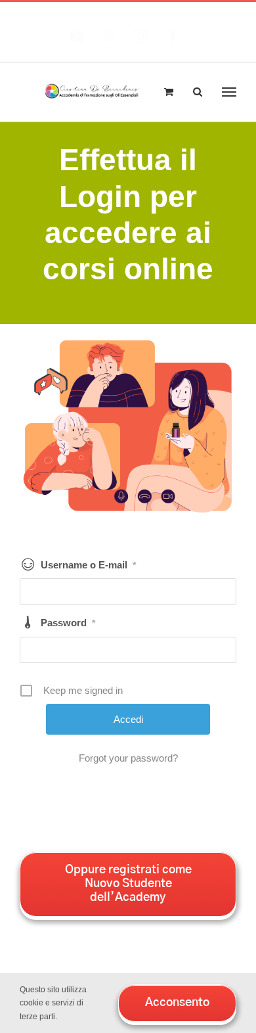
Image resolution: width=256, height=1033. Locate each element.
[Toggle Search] (197, 91)
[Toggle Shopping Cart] (168, 92)
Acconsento (177, 1003)
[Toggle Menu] (229, 92)
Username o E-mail (88, 564)
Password (68, 622)
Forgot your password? (128, 758)
